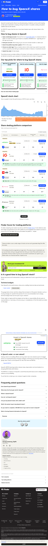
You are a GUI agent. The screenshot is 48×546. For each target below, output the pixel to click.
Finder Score (31, 228)
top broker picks (30, 37)
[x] (7, 445)
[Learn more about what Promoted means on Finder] (45, 335)
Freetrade (11, 185)
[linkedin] (9, 445)
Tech (18, 5)
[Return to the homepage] (7, 2)
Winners (9, 270)
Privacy (44, 270)
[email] (3, 445)
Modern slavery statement (28, 521)
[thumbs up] (22, 424)
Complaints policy (37, 521)
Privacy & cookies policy (18, 521)
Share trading (8, 5)
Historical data (15, 288)
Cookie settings (44, 521)
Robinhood (11, 201)
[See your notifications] (41, 2)
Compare (35, 153)
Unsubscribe (32, 270)
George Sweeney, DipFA (9, 441)
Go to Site (9, 74)
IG (9, 154)
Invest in (14, 5)
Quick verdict (7, 288)
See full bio (31, 453)
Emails (20, 270)
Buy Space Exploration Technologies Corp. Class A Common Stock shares (30, 119)
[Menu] (1, 2)
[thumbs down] (25, 424)
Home (3, 5)
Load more (24, 216)
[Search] (38, 2)
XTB (10, 171)
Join (45, 2)
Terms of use (10, 521)
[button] (39, 268)
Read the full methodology (10, 234)
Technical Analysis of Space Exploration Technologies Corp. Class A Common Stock (21, 332)
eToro (10, 141)
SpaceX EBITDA (7, 363)
